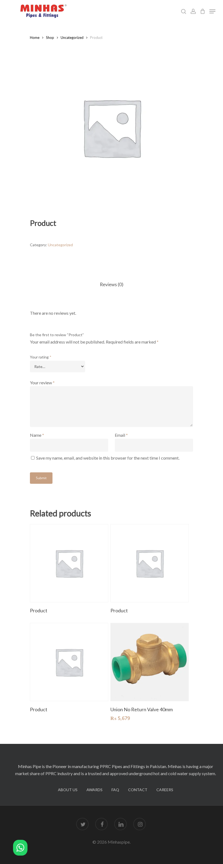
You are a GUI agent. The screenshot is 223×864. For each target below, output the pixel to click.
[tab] (111, 285)
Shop (50, 37)
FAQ (115, 789)
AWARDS (94, 789)
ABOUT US (68, 789)
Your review (42, 382)
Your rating (40, 357)
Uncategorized (72, 37)
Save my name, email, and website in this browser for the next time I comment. (107, 457)
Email (121, 435)
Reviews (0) (111, 284)
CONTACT (137, 789)
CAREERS (164, 789)
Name (37, 435)
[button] (20, 848)
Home (34, 37)
